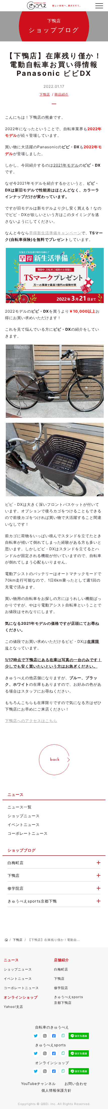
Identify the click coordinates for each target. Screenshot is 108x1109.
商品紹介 (62, 94)
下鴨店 (44, 94)
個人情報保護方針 (56, 1090)
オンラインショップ (21, 997)
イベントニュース (24, 824)
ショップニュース (24, 816)
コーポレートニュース (28, 833)
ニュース (11, 960)
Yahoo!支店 (13, 1007)
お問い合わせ (76, 1083)
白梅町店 (16, 863)
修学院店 (16, 888)
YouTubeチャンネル (38, 1083)
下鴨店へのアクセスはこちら (31, 720)
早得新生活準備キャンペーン (55, 233)
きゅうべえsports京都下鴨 (32, 901)
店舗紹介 (61, 960)
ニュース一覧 (20, 807)
